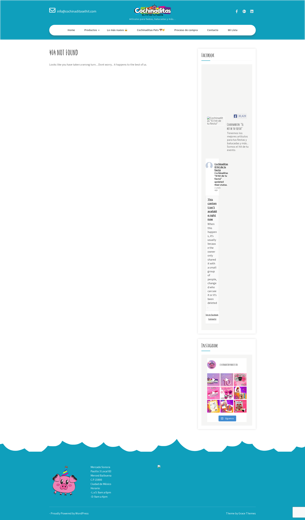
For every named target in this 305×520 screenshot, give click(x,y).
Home (71, 30)
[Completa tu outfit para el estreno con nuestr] (240, 379)
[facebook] (237, 11)
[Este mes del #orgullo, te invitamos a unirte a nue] (240, 393)
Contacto (212, 30)
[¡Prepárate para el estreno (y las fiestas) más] (226, 393)
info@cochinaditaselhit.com (76, 11)
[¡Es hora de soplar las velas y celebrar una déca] (213, 379)
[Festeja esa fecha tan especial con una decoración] (240, 406)
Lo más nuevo (116, 30)
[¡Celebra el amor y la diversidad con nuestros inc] (226, 406)
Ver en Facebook (212, 315)
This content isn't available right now (212, 209)
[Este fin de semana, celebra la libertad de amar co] (213, 406)
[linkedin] (252, 11)
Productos (90, 30)
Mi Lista (232, 30)
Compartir (212, 319)
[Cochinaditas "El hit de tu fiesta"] (215, 120)
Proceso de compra (186, 30)
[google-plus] (244, 11)
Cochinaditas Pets (148, 30)
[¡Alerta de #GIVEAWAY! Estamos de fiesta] (226, 379)
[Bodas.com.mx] (168, 467)
